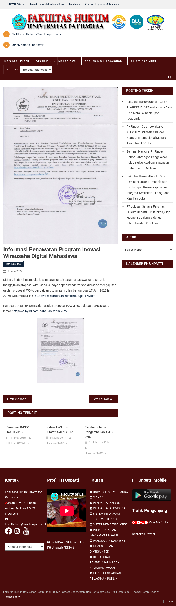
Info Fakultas (13, 264)
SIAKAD (98, 497)
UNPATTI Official (15, 4)
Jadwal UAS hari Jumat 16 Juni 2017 (59, 430)
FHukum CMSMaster (18, 443)
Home (169, 601)
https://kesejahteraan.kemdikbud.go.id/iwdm (65, 296)
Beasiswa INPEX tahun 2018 (17, 430)
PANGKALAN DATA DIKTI (109, 540)
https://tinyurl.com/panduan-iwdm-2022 (41, 311)
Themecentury (11, 596)
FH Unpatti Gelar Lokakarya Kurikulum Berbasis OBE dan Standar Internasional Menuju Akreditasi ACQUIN (146, 135)
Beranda (11, 61)
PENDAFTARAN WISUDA (109, 508)
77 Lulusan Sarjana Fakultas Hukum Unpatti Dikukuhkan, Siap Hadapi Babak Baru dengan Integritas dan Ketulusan (148, 215)
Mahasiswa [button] (67, 61)
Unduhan (11, 69)
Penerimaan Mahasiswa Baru (47, 4)
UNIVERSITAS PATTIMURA (110, 492)
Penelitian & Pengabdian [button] (102, 61)
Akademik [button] (44, 61)
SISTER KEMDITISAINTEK (110, 524)
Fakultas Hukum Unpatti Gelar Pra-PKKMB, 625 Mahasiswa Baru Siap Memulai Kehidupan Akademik (149, 110)
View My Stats (158, 522)
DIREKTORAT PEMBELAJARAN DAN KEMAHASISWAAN (105, 562)
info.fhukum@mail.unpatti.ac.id (41, 34)
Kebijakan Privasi (143, 534)
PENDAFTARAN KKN (106, 503)
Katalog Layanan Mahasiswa (102, 4)
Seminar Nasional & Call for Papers (105, 399)
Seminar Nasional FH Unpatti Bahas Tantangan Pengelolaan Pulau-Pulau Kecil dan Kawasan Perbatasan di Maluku (148, 160)
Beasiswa (74, 4)
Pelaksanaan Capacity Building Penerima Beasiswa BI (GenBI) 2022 (20, 399)
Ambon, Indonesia (32, 44)
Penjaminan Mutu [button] (142, 61)
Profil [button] (24, 61)
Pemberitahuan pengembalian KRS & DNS (99, 432)
